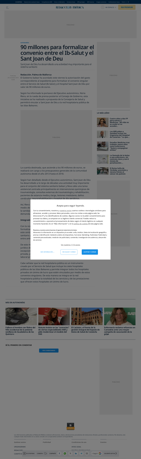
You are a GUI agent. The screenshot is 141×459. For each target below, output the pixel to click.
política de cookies (81, 224)
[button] (70, 244)
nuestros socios (65, 210)
